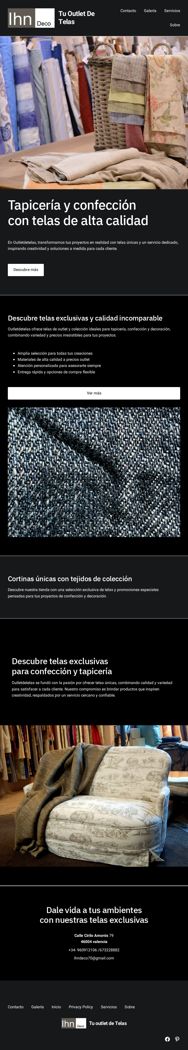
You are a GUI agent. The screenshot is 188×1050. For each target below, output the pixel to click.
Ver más (94, 393)
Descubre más (25, 270)
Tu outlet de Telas (76, 18)
